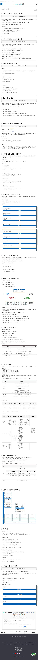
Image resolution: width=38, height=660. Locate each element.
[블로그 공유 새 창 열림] (20, 654)
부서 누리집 (3, 632)
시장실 (4, 1)
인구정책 (13, 1)
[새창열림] (23, 4)
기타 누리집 (33, 632)
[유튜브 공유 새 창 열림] (15, 654)
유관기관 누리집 (26, 632)
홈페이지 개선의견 (6, 620)
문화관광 (1, 1)
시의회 (6, 1)
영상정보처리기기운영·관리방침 (22, 636)
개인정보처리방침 (14, 636)
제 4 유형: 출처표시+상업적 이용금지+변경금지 (19, 614)
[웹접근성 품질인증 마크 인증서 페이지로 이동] (33, 654)
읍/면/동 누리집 (11, 632)
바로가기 (11, 129)
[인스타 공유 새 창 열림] (17, 654)
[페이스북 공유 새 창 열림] (13, 654)
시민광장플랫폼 (9, 1)
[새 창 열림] (8, 613)
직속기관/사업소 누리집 (18, 632)
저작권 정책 (17, 636)
